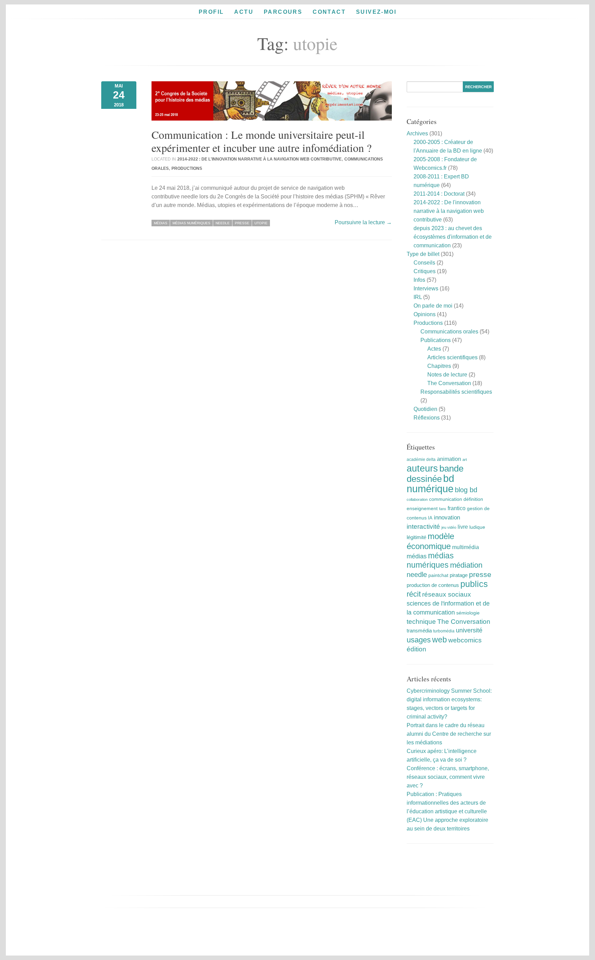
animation (449, 459)
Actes (434, 349)
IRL (418, 297)
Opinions (425, 314)
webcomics (465, 640)
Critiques (425, 271)
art (464, 459)
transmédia (419, 630)
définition (473, 499)
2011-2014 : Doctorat (439, 194)
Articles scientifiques (452, 357)
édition (416, 649)
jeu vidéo (448, 527)
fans (442, 509)
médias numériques (191, 223)
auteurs (422, 468)
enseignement (422, 508)
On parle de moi (433, 306)
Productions (186, 168)
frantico (457, 508)
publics (474, 584)
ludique (477, 527)
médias (160, 223)
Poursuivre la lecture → (363, 222)
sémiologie (468, 613)
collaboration (417, 499)
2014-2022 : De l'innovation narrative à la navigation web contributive (259, 159)
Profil (211, 12)
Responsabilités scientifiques (456, 392)
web (439, 639)
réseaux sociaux (446, 594)
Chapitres (439, 366)
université (469, 630)
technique (421, 621)
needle (223, 223)
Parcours (283, 12)
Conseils (424, 263)
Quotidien (425, 409)
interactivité (423, 526)
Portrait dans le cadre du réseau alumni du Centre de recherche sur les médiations (449, 733)
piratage (459, 575)
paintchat (438, 575)
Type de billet (423, 254)
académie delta (421, 459)
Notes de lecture (447, 375)
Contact (329, 12)
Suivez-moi (376, 12)
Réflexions (427, 418)
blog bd (466, 490)
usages (419, 640)
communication (445, 499)
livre (463, 527)
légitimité (416, 537)
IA (430, 517)
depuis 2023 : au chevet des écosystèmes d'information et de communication (453, 236)
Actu (243, 12)
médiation (466, 565)
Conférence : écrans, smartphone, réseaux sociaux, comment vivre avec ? (448, 776)
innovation (447, 517)
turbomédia (444, 631)
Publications (435, 340)
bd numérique (430, 483)
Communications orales (449, 331)
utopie (261, 223)
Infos (419, 280)
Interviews (426, 288)
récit (414, 594)
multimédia (465, 547)
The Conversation (449, 383)
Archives (417, 133)
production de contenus (433, 585)
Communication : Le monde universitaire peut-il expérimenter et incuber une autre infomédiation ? (262, 141)
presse (242, 223)
